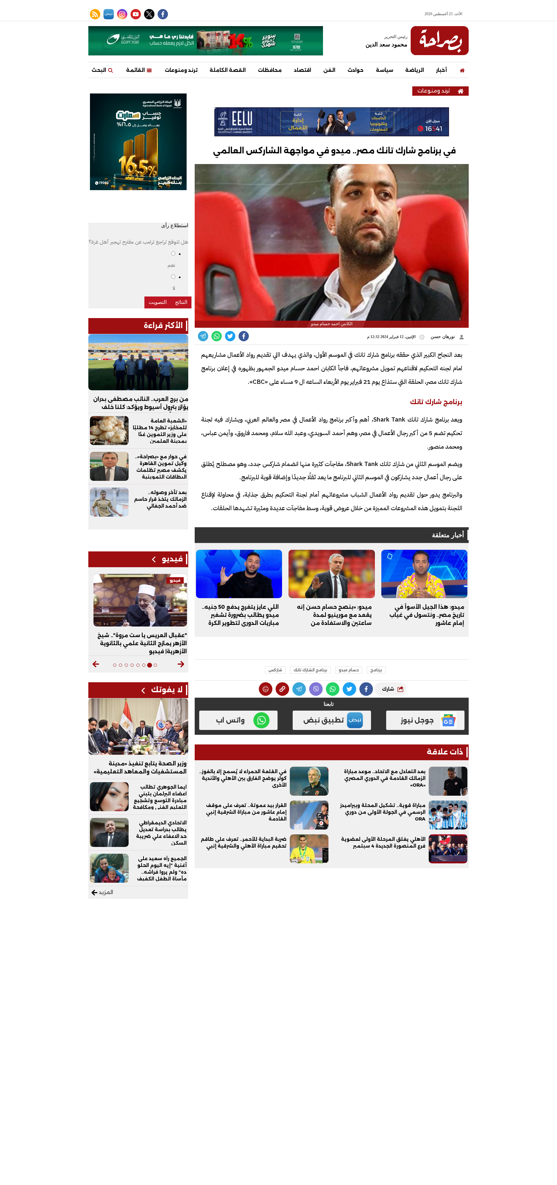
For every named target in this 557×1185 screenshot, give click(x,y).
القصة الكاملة (228, 70)
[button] (181, 664)
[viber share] (203, 336)
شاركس (275, 669)
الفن (329, 70)
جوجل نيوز (417, 720)
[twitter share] (230, 336)
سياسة (384, 70)
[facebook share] (244, 336)
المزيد (105, 892)
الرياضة (414, 70)
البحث (99, 70)
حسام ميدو (349, 669)
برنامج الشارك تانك (310, 669)
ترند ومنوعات (181, 70)
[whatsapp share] (216, 336)
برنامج (376, 669)
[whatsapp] (282, 689)
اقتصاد (302, 70)
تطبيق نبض (323, 720)
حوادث (355, 70)
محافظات (270, 70)
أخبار (441, 70)
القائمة (136, 70)
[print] (265, 689)
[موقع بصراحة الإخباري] (440, 40)
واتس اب (230, 720)
